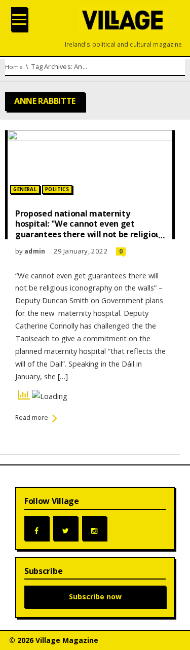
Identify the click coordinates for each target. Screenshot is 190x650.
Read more (31, 417)
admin (34, 251)
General (24, 189)
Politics (57, 189)
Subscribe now (95, 596)
